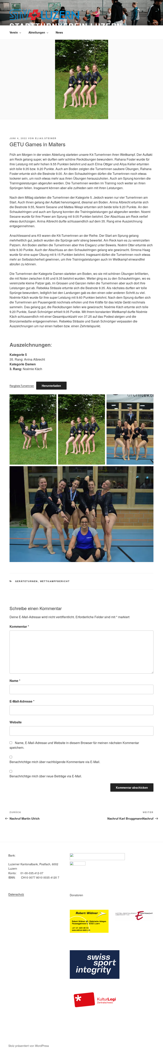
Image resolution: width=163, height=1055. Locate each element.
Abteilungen (36, 32)
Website (16, 722)
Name (15, 680)
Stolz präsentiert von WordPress (28, 1046)
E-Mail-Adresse (22, 701)
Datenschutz (16, 894)
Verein (14, 32)
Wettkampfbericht (55, 581)
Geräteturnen (26, 581)
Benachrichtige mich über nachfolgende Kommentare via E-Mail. (55, 761)
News (59, 32)
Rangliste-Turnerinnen (22, 386)
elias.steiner (45, 138)
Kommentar (19, 626)
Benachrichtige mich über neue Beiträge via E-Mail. (46, 776)
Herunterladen (51, 386)
